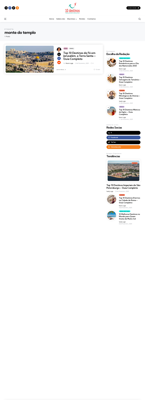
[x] (59, 54)
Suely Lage (122, 101)
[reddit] (59, 62)
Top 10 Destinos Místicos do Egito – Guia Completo (129, 112)
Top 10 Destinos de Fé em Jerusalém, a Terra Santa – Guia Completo (79, 56)
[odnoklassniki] (17, 7)
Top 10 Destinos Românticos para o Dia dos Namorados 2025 (129, 63)
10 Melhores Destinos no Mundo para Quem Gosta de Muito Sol (129, 216)
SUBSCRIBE (132, 8)
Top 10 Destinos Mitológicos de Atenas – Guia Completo (129, 95)
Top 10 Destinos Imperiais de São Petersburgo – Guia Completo (123, 186)
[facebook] (9, 7)
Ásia (65, 48)
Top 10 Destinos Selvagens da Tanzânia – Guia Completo (129, 79)
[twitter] (6, 7)
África (122, 74)
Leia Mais (60, 69)
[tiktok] (13, 7)
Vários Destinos (125, 58)
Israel (71, 48)
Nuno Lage (69, 63)
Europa (122, 90)
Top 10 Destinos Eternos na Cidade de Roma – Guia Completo (129, 200)
